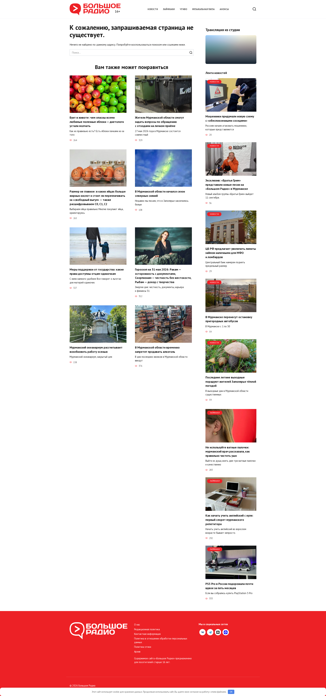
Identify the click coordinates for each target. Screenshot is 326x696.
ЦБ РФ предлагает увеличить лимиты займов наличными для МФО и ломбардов (230, 253)
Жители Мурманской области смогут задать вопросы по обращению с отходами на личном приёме (159, 122)
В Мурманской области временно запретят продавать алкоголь (157, 349)
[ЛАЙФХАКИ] (230, 440)
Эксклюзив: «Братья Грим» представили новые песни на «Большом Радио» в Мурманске (227, 184)
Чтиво (183, 9)
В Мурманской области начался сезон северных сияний (160, 193)
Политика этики (142, 646)
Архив (137, 651)
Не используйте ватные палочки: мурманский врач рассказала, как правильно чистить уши (227, 451)
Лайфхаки (169, 9)
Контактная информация (147, 634)
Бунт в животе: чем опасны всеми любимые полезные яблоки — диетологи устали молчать (97, 122)
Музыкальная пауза (203, 9)
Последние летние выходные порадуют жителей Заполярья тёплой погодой (230, 381)
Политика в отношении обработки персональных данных (160, 640)
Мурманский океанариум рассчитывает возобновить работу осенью (96, 349)
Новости (153, 9)
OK (231, 691)
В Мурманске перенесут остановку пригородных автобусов (228, 319)
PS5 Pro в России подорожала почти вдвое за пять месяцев (229, 586)
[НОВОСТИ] (230, 109)
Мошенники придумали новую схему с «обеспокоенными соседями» (229, 118)
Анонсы (224, 9)
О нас (137, 624)
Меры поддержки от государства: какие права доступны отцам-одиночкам (97, 271)
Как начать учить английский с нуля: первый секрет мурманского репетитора (229, 520)
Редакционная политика (147, 629)
